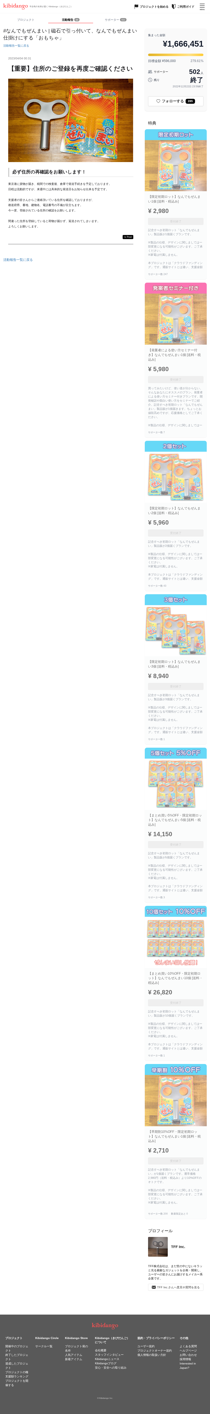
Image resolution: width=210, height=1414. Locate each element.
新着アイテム (73, 1359)
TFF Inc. (178, 1247)
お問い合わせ (188, 1354)
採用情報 (185, 1359)
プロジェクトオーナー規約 (154, 1350)
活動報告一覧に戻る (16, 45)
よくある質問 (188, 1346)
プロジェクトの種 (16, 1372)
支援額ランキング (16, 1376)
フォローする (177, 101)
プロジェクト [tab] (25, 19)
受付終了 (175, 221)
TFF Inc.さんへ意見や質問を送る (178, 1287)
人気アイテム (73, 1354)
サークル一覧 (43, 1346)
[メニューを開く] (202, 6)
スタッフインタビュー (109, 1354)
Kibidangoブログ (105, 1363)
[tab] (70, 20)
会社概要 (100, 1350)
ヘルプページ (188, 1350)
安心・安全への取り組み (111, 1367)
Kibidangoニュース (107, 1359)
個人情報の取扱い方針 (151, 1354)
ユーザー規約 (146, 1346)
